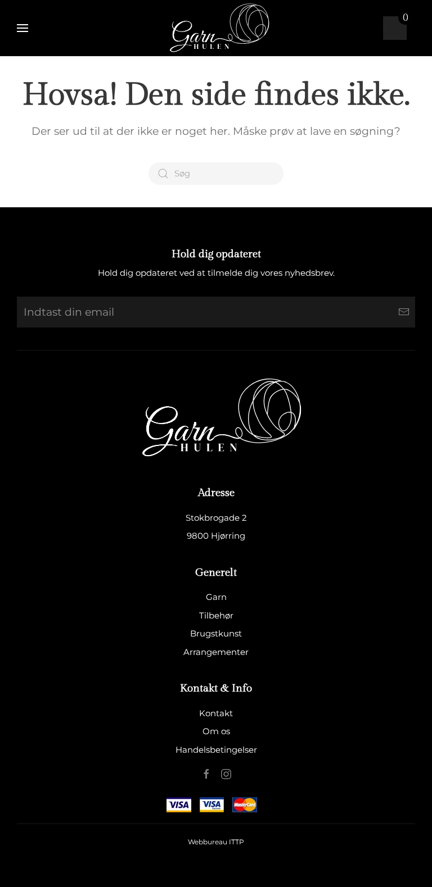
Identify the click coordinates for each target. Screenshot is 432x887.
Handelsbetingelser (216, 749)
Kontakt (216, 713)
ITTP (236, 842)
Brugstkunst (216, 633)
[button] (22, 28)
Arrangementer (216, 652)
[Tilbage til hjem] (216, 28)
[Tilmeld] (404, 312)
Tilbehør (216, 615)
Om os (216, 731)
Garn (216, 597)
